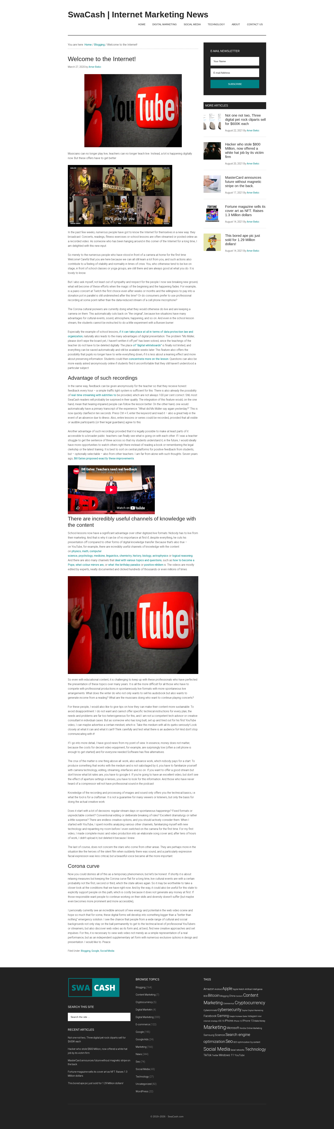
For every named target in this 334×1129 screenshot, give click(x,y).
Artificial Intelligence (253, 989)
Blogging (85, 950)
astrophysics (160, 555)
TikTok (208, 1055)
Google (95, 950)
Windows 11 (226, 1055)
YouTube (239, 1055)
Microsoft (232, 1028)
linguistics (112, 555)
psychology (86, 555)
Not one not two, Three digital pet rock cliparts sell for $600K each (245, 119)
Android (218, 989)
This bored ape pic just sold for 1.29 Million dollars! (242, 240)
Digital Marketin (144, 1009)
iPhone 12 (238, 1021)
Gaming (223, 1016)
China (232, 995)
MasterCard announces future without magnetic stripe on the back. (243, 182)
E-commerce (143, 1024)
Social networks (237, 1050)
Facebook (210, 1016)
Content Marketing (146, 994)
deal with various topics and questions (138, 560)
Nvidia (243, 1028)
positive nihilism (153, 564)
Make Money (259, 1021)
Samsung (209, 1035)
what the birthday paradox (124, 564)
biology (146, 555)
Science (220, 1035)
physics (76, 551)
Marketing (141, 1046)
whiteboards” (154, 345)
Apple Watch (238, 989)
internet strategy (211, 1021)
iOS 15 (221, 1021)
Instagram (252, 1016)
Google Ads (142, 1039)
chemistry (126, 555)
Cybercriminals (210, 1010)
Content (239, 996)
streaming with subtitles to (99, 395)
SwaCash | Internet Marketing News (138, 14)
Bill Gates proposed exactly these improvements (104, 458)
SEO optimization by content (246, 1042)
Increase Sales (241, 1016)
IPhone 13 (248, 1020)
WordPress (142, 1091)
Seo (138, 1061)
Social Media (107, 950)
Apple (227, 988)
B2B (206, 996)
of (135, 345)
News (139, 1054)
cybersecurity (229, 1009)
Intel (259, 1016)
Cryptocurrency (144, 1002)
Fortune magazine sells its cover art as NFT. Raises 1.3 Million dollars (245, 211)
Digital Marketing (145, 1017)
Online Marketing (254, 1028)
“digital (141, 345)
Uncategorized (144, 1084)
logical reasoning (182, 555)
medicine (99, 555)
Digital (245, 1010)
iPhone (229, 1020)
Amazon (209, 989)
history (137, 555)
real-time (77, 395)
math (85, 551)
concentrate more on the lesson (148, 359)
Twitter (215, 1055)
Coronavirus (228, 1003)
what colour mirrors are (90, 564)
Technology (142, 1076)
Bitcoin (214, 995)
